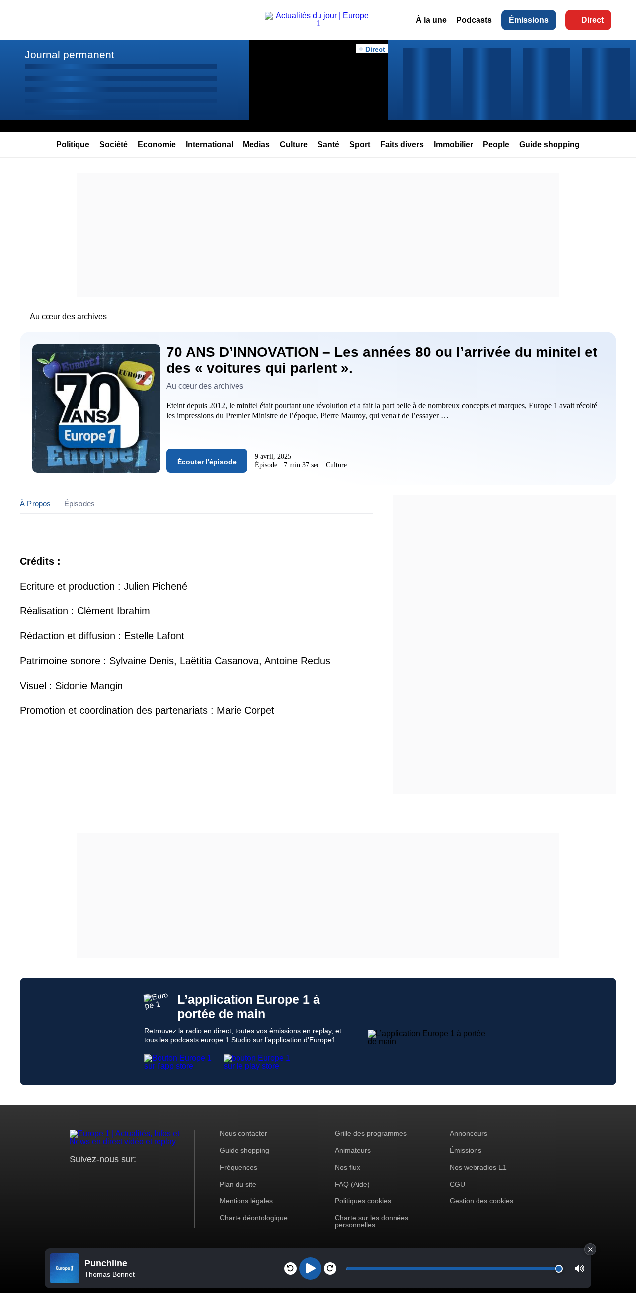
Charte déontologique (254, 1218)
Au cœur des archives (68, 316)
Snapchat (143, 1178)
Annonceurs (468, 1133)
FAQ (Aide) (352, 1184)
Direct (592, 20)
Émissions (529, 20)
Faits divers (402, 144)
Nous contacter (243, 1133)
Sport (359, 144)
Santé (328, 144)
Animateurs (353, 1150)
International (209, 144)
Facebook (109, 1178)
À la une (431, 20)
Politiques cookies (363, 1201)
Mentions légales (246, 1201)
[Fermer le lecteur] (590, 1249)
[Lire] (310, 1268)
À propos (35, 503)
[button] (579, 1268)
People (496, 144)
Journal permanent (69, 54)
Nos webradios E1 (478, 1167)
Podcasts (474, 20)
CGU (457, 1184)
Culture (294, 144)
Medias (256, 144)
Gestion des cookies (481, 1201)
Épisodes (79, 503)
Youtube (126, 1178)
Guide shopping (549, 144)
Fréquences (238, 1167)
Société (113, 144)
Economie (157, 144)
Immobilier (453, 144)
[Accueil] (318, 23)
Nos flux (347, 1167)
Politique (72, 144)
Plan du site (238, 1184)
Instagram (92, 1178)
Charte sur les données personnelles (371, 1221)
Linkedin (160, 1178)
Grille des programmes (371, 1133)
